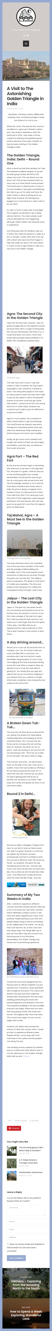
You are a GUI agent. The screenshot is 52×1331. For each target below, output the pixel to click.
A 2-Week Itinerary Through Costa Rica (28, 1161)
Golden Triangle (20, 1121)
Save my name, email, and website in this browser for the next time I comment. (25, 1247)
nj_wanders (34, 1121)
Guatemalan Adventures (30, 1172)
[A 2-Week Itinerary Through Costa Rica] (12, 1164)
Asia (9, 1121)
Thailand (26, 1056)
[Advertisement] (26, 280)
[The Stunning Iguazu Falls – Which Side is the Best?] (12, 1151)
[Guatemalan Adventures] (12, 1176)
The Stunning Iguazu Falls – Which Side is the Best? (31, 1149)
